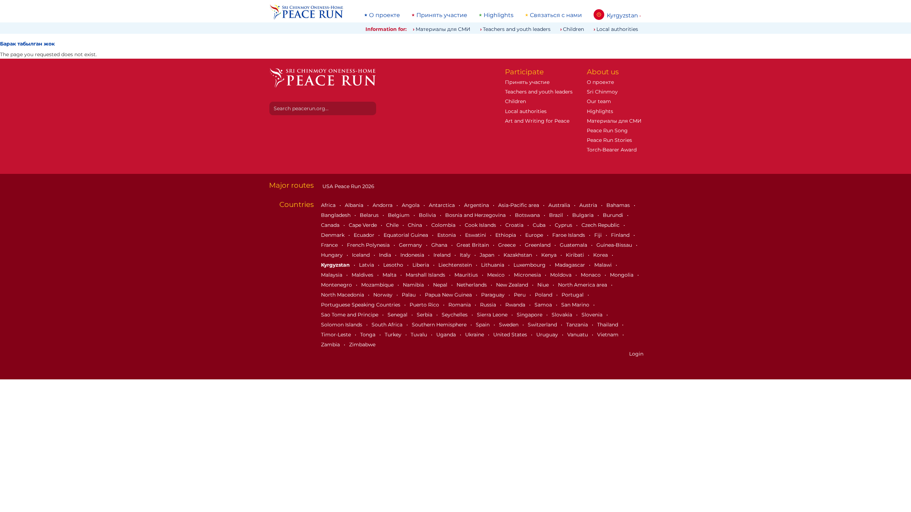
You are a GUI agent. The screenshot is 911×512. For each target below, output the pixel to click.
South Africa (388, 324)
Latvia (367, 265)
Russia (488, 305)
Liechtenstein (455, 265)
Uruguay (547, 334)
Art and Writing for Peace (537, 121)
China (415, 225)
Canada (331, 225)
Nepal (441, 285)
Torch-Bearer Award (612, 149)
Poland (544, 295)
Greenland (538, 245)
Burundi (614, 215)
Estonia (447, 235)
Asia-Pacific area (519, 205)
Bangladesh (336, 215)
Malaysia (332, 275)
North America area (583, 285)
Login (636, 354)
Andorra (383, 205)
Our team (599, 101)
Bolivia (428, 215)
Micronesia (528, 275)
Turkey (394, 334)
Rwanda (516, 305)
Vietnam (608, 334)
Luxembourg (530, 265)
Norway (383, 295)
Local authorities (617, 29)
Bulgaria (583, 215)
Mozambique (378, 285)
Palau (409, 295)
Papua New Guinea (449, 295)
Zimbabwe (362, 344)
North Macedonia (343, 295)
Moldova (561, 275)
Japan (488, 255)
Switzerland (543, 324)
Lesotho (394, 265)
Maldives (363, 275)
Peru (520, 295)
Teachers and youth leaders (517, 29)
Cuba (540, 225)
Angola (411, 205)
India (386, 255)
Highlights (499, 15)
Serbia (425, 314)
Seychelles (455, 314)
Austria (589, 205)
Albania (355, 205)
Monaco (591, 275)
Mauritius (466, 275)
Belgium (399, 215)
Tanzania (577, 324)
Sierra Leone (493, 314)
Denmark (333, 235)
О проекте (384, 15)
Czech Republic (601, 225)
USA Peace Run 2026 (347, 186)
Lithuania (493, 265)
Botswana (528, 215)
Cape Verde (363, 225)
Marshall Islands (426, 275)
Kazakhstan (518, 255)
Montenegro (337, 285)
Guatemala (574, 245)
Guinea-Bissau (614, 245)
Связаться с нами (556, 15)
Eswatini (476, 235)
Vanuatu (578, 334)
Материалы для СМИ (443, 29)
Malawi (603, 265)
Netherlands (472, 285)
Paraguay (493, 295)
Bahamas (618, 205)
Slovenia (592, 314)
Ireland (442, 255)
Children (573, 29)
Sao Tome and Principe (350, 314)
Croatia (515, 225)
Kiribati (575, 255)
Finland (621, 235)
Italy (466, 255)
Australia (560, 205)
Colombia (444, 225)
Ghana (440, 245)
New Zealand (513, 285)
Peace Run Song (607, 130)
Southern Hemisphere (440, 324)
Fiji (598, 235)
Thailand (608, 324)
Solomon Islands (342, 324)
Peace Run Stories (609, 140)
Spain (483, 324)
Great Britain (473, 245)
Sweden (509, 324)
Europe (534, 235)
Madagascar (570, 265)
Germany (411, 245)
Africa (329, 205)
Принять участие (441, 15)
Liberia (421, 265)
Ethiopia (506, 235)
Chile (393, 225)
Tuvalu (419, 334)
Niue (543, 285)
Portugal (573, 295)
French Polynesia (369, 245)
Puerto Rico (425, 305)
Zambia (331, 344)
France (330, 245)
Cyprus (564, 225)
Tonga (368, 334)
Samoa (544, 305)
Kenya (549, 255)
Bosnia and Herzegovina (476, 215)
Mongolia (622, 275)
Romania (460, 305)
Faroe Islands (569, 235)
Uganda (446, 334)
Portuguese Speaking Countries (361, 305)
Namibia (414, 285)
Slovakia (563, 314)
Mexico (496, 275)
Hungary (332, 255)
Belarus (370, 215)
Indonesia (413, 255)
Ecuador (365, 235)
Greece (507, 245)
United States (510, 334)
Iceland (361, 255)
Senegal (398, 314)
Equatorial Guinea (407, 235)
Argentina (477, 205)
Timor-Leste (336, 334)
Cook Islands (481, 225)
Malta (390, 275)
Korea (601, 255)
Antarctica (442, 205)
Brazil (556, 215)
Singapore (530, 314)
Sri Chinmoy (602, 92)
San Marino (576, 305)
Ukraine (475, 334)
